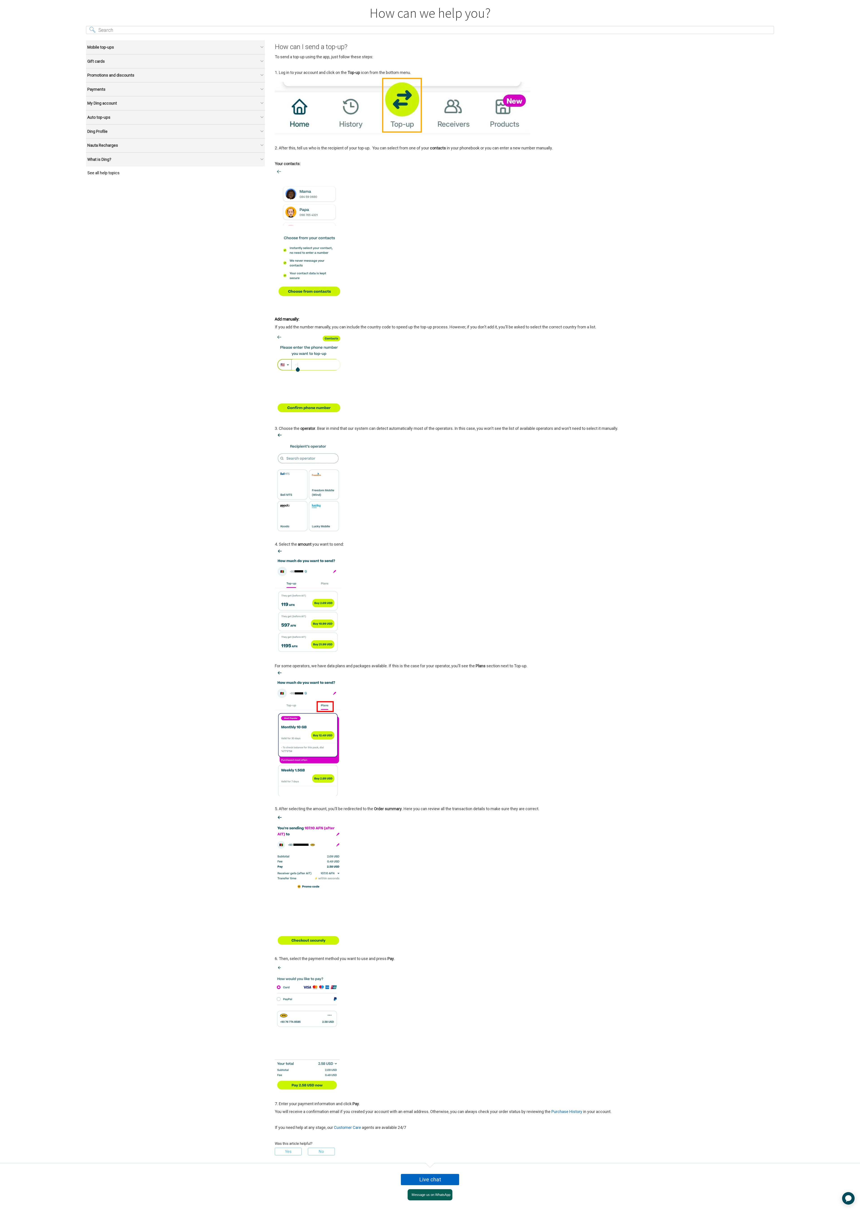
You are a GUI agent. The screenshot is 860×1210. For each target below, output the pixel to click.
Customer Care (347, 1127)
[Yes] (288, 1151)
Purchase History (566, 1111)
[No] (321, 1151)
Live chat (430, 1179)
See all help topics (103, 172)
